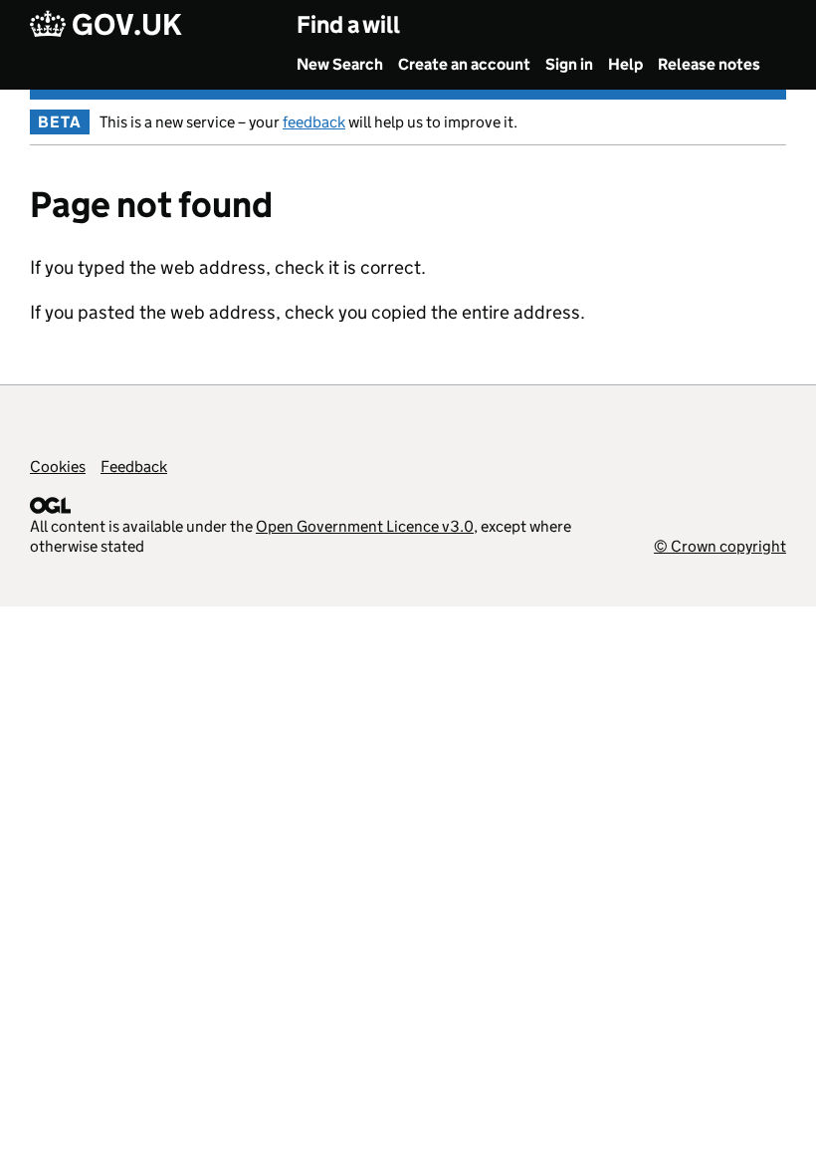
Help (625, 64)
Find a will (348, 24)
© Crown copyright (720, 546)
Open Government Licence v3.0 (365, 526)
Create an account (464, 64)
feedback (314, 122)
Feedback (134, 466)
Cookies (58, 466)
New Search (340, 64)
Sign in (569, 64)
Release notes (709, 64)
